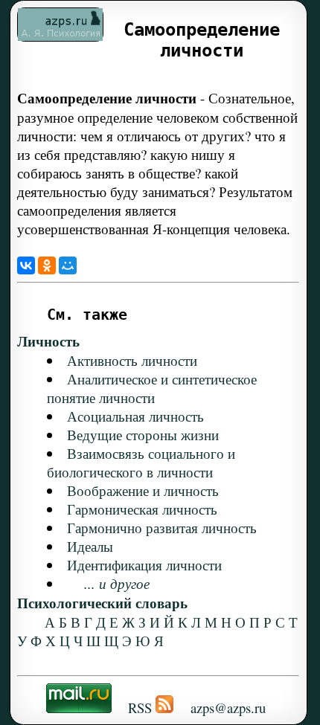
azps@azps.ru (228, 707)
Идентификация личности (144, 564)
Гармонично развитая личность (162, 527)
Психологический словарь (102, 603)
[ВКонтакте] (26, 265)
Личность (48, 341)
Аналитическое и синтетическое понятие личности (152, 388)
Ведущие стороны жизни (143, 434)
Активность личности (132, 360)
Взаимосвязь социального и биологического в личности (141, 462)
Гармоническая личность (142, 509)
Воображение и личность (143, 490)
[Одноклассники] (47, 265)
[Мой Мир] (68, 265)
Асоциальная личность (135, 416)
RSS (140, 707)
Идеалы (90, 546)
